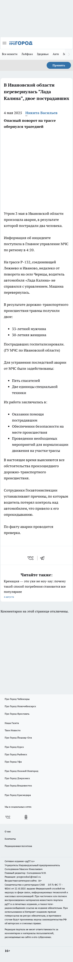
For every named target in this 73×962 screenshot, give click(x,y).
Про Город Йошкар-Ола (18, 737)
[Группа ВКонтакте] (8, 817)
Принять (59, 65)
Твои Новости (12, 730)
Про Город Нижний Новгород (21, 770)
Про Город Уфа (13, 761)
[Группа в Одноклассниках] (26, 817)
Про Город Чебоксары (17, 698)
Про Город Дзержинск (17, 778)
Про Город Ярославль (17, 713)
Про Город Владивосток (18, 785)
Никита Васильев (41, 112)
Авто (56, 54)
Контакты (10, 838)
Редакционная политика (18, 846)
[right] (69, 54)
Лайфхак (27, 54)
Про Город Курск (14, 746)
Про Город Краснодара (18, 795)
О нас (8, 831)
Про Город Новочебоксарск (20, 706)
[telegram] (44, 558)
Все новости (9, 54)
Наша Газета (12, 723)
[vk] (30, 558)
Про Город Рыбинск (16, 754)
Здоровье (43, 54)
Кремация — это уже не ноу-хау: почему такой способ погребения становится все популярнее (35, 588)
